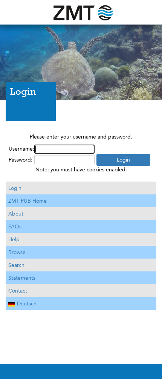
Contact (17, 290)
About (15, 213)
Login (14, 188)
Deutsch (27, 303)
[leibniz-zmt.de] (81, 12)
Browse (17, 252)
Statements (21, 277)
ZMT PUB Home (27, 200)
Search (16, 265)
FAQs (14, 226)
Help (14, 239)
